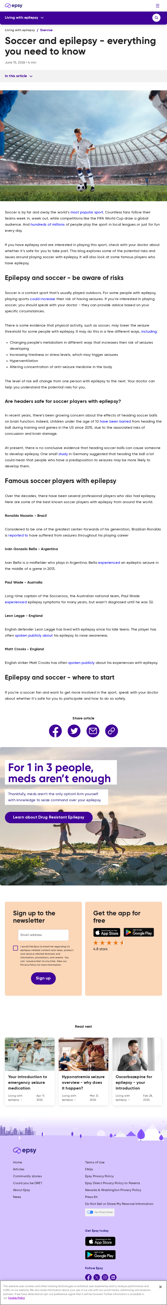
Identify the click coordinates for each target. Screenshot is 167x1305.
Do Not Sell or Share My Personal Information (119, 1204)
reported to (18, 535)
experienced (109, 563)
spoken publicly (81, 663)
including (149, 331)
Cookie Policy (16, 1298)
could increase (42, 299)
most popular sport (86, 212)
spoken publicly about (34, 635)
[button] (157, 5)
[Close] (160, 1286)
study (63, 454)
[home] (13, 5)
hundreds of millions (48, 224)
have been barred (116, 421)
